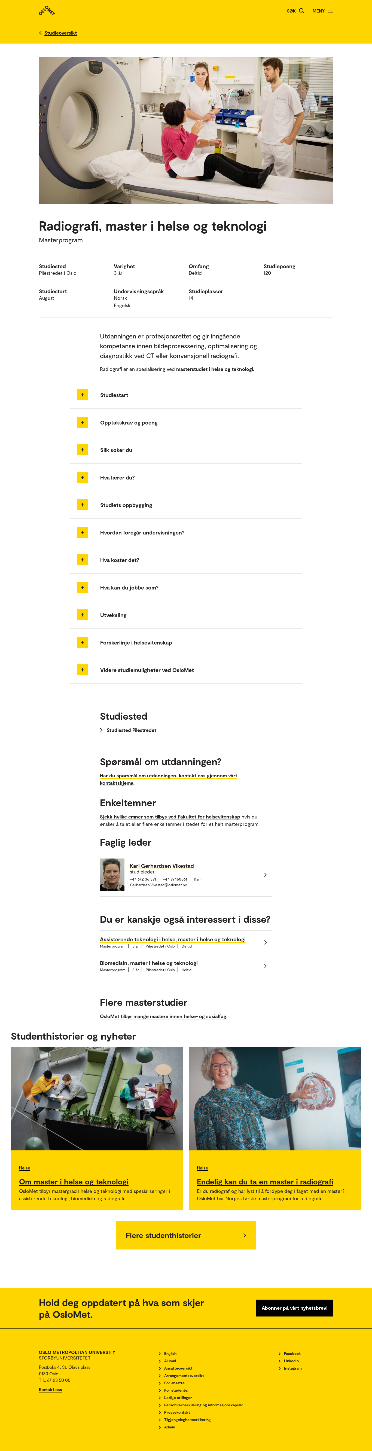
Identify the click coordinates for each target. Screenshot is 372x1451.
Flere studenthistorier (163, 1235)
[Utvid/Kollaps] (82, 394)
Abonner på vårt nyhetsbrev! (295, 1308)
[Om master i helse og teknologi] (97, 1098)
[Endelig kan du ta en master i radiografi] (275, 1098)
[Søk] (301, 11)
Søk (291, 10)
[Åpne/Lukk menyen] (330, 11)
